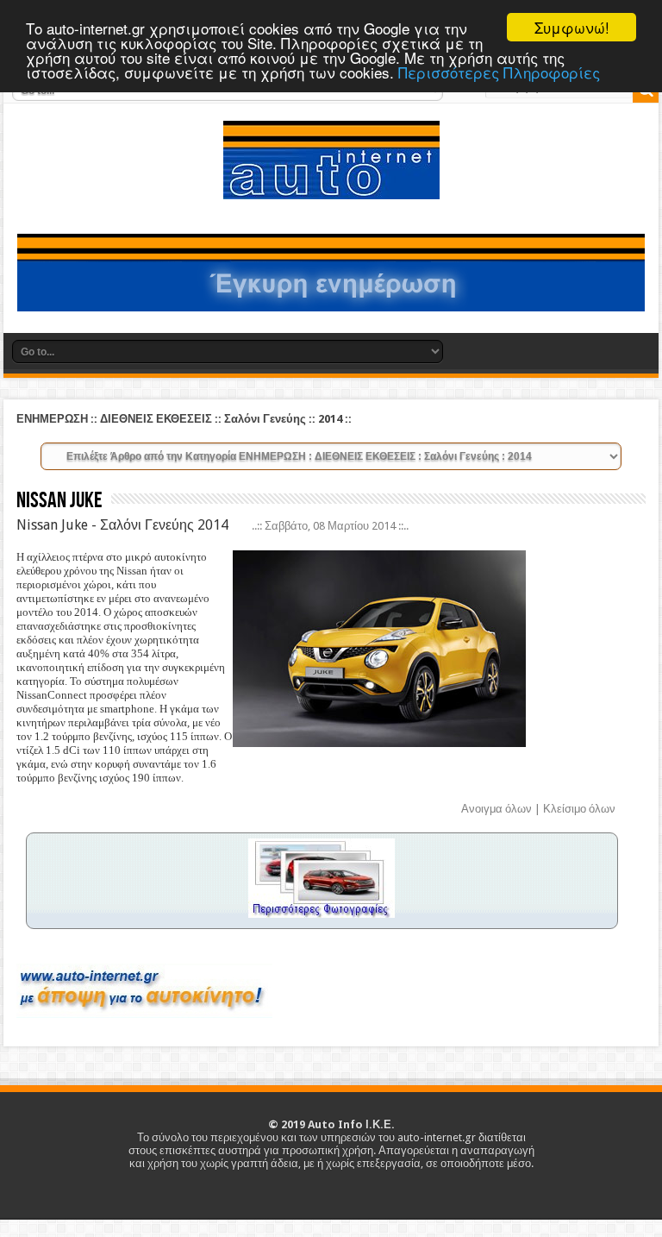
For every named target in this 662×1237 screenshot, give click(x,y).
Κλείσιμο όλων (579, 808)
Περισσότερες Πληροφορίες (499, 72)
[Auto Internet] (331, 186)
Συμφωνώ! (571, 27)
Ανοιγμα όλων (496, 808)
